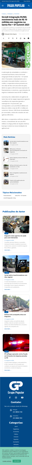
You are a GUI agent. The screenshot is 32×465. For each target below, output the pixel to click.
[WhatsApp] (20, 38)
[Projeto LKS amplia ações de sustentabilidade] (6, 181)
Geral (6, 233)
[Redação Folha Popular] (3, 34)
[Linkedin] (24, 38)
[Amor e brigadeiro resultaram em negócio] (6, 174)
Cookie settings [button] (7, 461)
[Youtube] (22, 397)
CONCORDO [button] (17, 461)
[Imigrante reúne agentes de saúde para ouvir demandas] (16, 224)
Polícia (6, 351)
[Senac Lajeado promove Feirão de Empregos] (6, 159)
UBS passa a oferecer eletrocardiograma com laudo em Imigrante (18, 150)
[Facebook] (8, 38)
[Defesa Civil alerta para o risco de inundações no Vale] (6, 166)
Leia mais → (7, 250)
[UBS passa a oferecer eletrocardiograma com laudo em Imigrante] (6, 150)
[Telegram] (28, 38)
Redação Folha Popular (11, 34)
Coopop (4, 13)
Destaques (10, 13)
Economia (16, 13)
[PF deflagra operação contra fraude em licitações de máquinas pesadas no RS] (16, 342)
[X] (12, 38)
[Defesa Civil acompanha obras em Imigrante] (16, 303)
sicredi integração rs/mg (10, 198)
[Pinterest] (16, 38)
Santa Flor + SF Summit (20, 195)
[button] (28, 5)
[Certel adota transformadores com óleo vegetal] (6, 142)
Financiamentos (7, 195)
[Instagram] (16, 397)
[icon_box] (16, 411)
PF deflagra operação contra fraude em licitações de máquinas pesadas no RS (15, 356)
